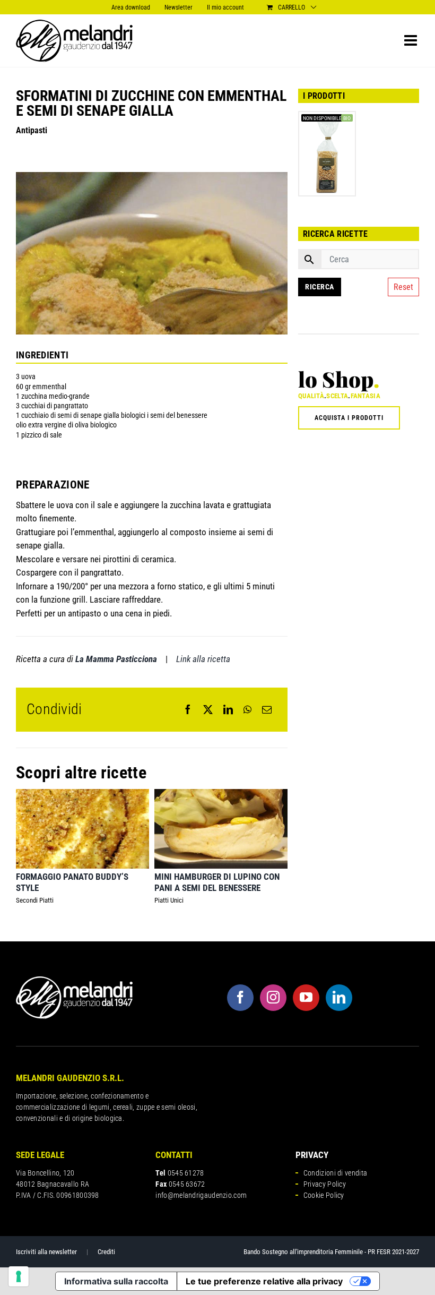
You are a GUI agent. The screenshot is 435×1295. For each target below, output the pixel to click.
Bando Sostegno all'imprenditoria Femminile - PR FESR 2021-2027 (331, 1252)
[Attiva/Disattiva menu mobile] (411, 40)
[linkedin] (339, 997)
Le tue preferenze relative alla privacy (264, 1281)
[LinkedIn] (228, 709)
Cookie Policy (323, 1195)
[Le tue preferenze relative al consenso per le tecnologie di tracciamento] (18, 1276)
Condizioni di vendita (335, 1173)
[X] (208, 709)
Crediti (106, 1252)
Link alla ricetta (203, 659)
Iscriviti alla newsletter (46, 1252)
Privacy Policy (324, 1184)
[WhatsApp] (247, 709)
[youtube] (306, 997)
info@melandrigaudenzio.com (201, 1195)
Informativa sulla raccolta (116, 1281)
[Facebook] (188, 709)
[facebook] (240, 997)
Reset (403, 287)
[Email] (267, 709)
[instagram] (273, 997)
